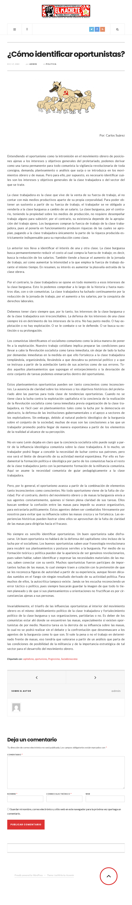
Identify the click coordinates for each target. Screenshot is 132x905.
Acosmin (70, 875)
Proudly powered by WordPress (28, 875)
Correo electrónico (59, 794)
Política (51, 64)
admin (33, 64)
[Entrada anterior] (36, 677)
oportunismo (41, 659)
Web (88, 794)
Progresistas (54, 659)
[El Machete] (66, 11)
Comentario (15, 754)
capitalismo (28, 659)
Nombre (12, 794)
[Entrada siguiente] (95, 677)
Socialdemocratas (69, 659)
